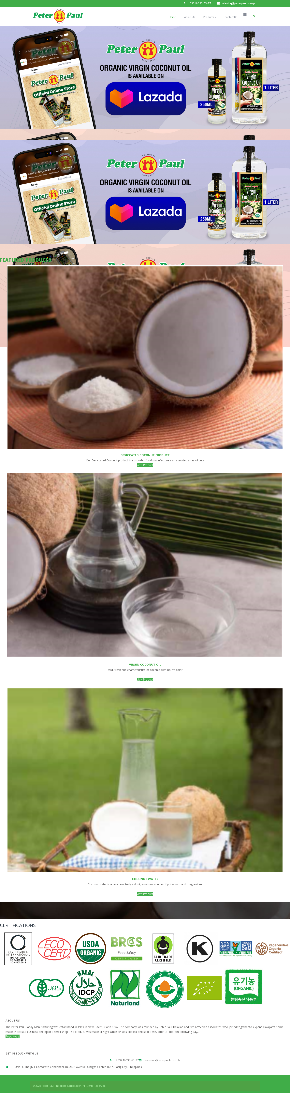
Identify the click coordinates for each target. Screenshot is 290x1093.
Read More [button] (13, 1036)
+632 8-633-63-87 (199, 3)
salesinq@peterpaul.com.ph (239, 3)
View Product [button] (145, 465)
